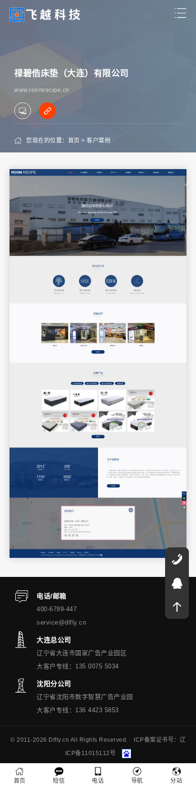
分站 (176, 780)
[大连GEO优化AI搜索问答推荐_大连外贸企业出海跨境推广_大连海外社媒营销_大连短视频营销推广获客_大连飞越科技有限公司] (45, 14)
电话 (98, 780)
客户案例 (98, 140)
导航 (137, 780)
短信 (59, 780)
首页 (74, 140)
